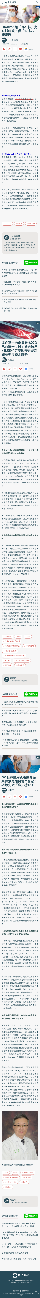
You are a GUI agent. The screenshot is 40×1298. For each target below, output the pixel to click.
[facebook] (18, 1288)
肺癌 (6, 1172)
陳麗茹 (11, 359)
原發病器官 (30, 646)
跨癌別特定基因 (10, 651)
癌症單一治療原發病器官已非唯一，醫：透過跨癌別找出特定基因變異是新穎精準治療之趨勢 (19, 273)
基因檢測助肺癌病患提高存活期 (15, 1252)
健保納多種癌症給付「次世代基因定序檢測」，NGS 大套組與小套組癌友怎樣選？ (19, 1225)
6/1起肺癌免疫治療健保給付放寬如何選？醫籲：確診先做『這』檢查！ (20, 703)
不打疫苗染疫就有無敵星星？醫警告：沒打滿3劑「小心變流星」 (19, 292)
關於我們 (16, 1291)
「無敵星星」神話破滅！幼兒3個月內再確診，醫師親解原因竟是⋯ (19, 283)
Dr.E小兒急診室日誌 (23, 98)
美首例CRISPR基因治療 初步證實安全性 (19, 1258)
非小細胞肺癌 (28, 1172)
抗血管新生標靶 (10, 1182)
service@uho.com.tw (24, 1283)
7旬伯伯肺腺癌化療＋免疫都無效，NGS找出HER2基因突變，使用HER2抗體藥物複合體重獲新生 (20, 743)
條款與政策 (25, 1291)
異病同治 (20, 665)
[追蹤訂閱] (26, 49)
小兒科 (19, 223)
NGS (28, 636)
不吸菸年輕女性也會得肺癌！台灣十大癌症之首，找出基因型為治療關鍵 (19, 723)
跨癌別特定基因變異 (12, 646)
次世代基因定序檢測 (12, 641)
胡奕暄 (11, 790)
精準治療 (8, 636)
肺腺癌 (24, 1182)
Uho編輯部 (13, 40)
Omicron (8, 223)
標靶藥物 (8, 665)
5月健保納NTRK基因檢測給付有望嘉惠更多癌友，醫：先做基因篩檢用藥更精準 (20, 1245)
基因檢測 (8, 1187)
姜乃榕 (7, 660)
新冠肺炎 (31, 223)
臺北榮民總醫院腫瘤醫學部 (15, 655)
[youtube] (22, 1287)
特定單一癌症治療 (22, 660)
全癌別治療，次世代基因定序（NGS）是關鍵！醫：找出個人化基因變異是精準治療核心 (19, 713)
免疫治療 (27, 1177)
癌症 (19, 636)
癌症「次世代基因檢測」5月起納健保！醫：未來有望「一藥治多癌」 (20, 732)
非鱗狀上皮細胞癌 (11, 1177)
